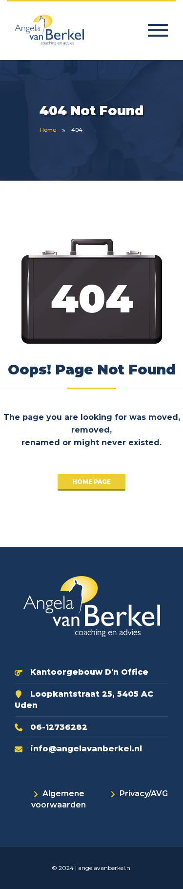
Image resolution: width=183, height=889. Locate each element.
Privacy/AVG (144, 793)
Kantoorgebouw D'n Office (89, 672)
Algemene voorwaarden (58, 799)
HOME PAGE (91, 481)
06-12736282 (58, 727)
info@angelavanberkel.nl (86, 748)
